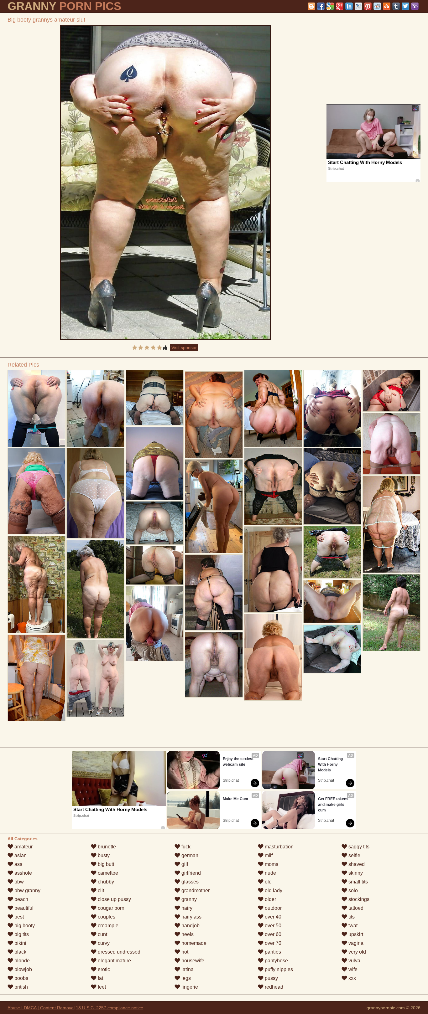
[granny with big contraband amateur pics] (95, 408)
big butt (105, 864)
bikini (19, 943)
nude (270, 873)
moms (271, 864)
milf (268, 855)
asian (20, 855)
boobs (20, 978)
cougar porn (110, 908)
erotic (103, 969)
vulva (353, 960)
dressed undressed (118, 952)
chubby (105, 881)
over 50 (272, 925)
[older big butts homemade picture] (95, 589)
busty (103, 855)
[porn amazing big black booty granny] (36, 584)
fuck (185, 846)
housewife (192, 960)
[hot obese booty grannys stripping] (214, 414)
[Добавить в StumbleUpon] (386, 6)
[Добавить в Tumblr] (396, 6)
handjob (190, 925)
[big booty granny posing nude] (332, 601)
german (189, 855)
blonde (21, 960)
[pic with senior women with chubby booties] (332, 486)
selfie (353, 855)
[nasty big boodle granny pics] (155, 523)
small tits (357, 881)
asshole (22, 873)
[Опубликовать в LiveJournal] (358, 6)
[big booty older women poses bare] (391, 391)
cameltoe (107, 873)
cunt (102, 934)
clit (100, 890)
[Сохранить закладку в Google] (330, 6)
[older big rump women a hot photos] (214, 506)
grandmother (195, 890)
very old (356, 952)
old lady (273, 890)
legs (185, 978)
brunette (106, 846)
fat (100, 978)
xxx (351, 978)
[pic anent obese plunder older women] (273, 569)
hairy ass (190, 916)
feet (101, 987)
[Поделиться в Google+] (339, 6)
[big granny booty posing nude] (273, 408)
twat (352, 925)
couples (106, 916)
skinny (355, 873)
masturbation (279, 846)
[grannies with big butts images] (95, 678)
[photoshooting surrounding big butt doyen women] (155, 463)
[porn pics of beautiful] (391, 444)
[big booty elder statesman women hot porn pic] (391, 612)
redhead (273, 987)
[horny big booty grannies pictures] (332, 649)
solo (352, 890)
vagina (355, 943)
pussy (271, 978)
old (268, 881)
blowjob (22, 969)
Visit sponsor (184, 347)
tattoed (355, 908)
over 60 (272, 934)
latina (187, 969)
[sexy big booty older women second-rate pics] (214, 592)
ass (17, 864)
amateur (23, 846)
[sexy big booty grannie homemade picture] (391, 524)
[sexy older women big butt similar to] (155, 623)
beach (20, 899)
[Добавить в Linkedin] (349, 6)
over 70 (272, 943)
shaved (356, 864)
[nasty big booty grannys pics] (36, 408)
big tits (21, 934)
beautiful (23, 908)
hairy (186, 908)
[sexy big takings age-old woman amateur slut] (155, 565)
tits (351, 916)
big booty (24, 925)
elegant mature (114, 960)
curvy (103, 943)
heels (187, 934)
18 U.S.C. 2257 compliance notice (109, 1007)
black (19, 952)
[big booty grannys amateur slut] (165, 182)
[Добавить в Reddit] (377, 6)
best (18, 916)
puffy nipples (278, 969)
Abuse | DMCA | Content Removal (41, 1007)
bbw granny (26, 890)
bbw (18, 881)
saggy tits (358, 846)
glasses (189, 881)
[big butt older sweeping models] (36, 491)
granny (188, 899)
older (270, 899)
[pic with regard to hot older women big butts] (273, 657)
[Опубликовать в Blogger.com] (311, 6)
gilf (184, 864)
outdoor (273, 908)
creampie (107, 925)
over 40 (272, 916)
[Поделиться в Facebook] (321, 6)
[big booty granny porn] (332, 552)
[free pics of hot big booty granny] (332, 408)
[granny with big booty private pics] (273, 486)
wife (352, 969)
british (20, 987)
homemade (193, 943)
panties (272, 952)
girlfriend (190, 873)
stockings (358, 899)
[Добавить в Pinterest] (368, 6)
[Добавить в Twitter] (405, 6)
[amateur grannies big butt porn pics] (36, 678)
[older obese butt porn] (95, 493)
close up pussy (114, 899)
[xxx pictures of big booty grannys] (155, 397)
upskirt (355, 934)
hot (184, 952)
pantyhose (276, 960)
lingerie (189, 987)
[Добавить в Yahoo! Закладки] (415, 6)
